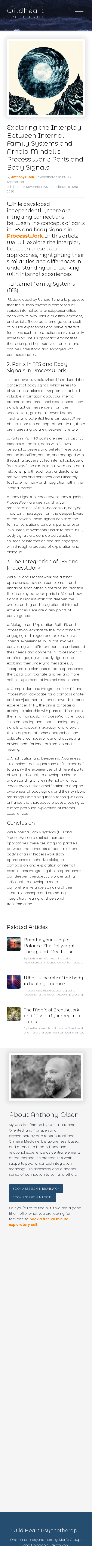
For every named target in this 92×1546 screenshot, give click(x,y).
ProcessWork (25, 236)
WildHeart (25, 11)
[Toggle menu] (79, 13)
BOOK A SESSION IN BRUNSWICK (36, 1189)
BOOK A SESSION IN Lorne (32, 1197)
